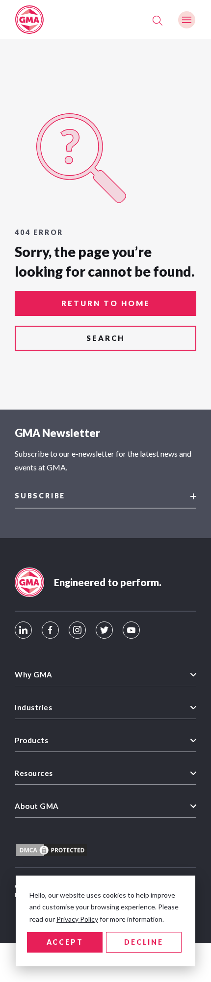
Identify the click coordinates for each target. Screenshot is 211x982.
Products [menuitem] (31, 740)
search (105, 338)
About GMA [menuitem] (37, 805)
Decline (143, 942)
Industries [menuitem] (33, 707)
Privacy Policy (77, 919)
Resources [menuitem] (34, 773)
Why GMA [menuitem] (34, 674)
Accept (65, 942)
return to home (105, 303)
